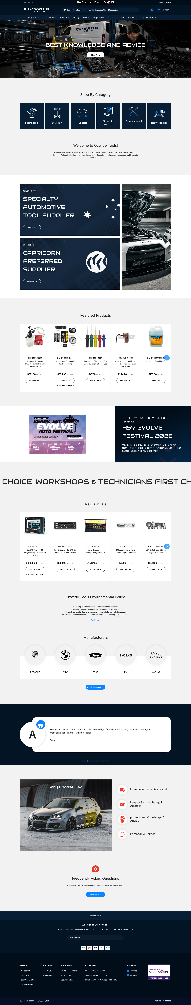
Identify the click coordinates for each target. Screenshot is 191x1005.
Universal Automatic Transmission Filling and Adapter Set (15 (35, 364)
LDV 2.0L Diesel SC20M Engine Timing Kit (156, 551)
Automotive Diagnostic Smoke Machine (65, 362)
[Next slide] (187, 49)
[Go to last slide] (3, 49)
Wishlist (161, 2)
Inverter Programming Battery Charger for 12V (95, 551)
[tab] (93, 73)
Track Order (25, 975)
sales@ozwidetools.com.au (96, 975)
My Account (25, 971)
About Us (32, 227)
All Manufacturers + (95, 687)
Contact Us (48, 975)
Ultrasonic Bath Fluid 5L (156, 361)
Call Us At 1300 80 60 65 (96, 971)
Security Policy (67, 980)
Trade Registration (27, 984)
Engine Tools (34, 17)
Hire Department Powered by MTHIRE (101, 980)
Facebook (134, 971)
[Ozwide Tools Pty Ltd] (38, 10)
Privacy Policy (67, 975)
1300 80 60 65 (27, 2)
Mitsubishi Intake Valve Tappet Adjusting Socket (126, 551)
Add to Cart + (35, 381)
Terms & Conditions (69, 971)
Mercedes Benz (150, 17)
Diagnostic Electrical (102, 17)
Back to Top (94, 916)
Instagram (134, 975)
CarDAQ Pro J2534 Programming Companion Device (35, 552)
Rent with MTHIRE (65, 385)
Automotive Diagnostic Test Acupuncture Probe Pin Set (95, 362)
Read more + (95, 894)
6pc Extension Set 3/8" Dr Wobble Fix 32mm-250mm (65, 551)
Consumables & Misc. (127, 17)
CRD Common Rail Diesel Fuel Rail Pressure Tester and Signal (125, 364)
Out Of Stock (65, 381)
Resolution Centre (27, 980)
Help (168, 2)
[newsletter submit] (120, 937)
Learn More (32, 281)
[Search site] (136, 10)
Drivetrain (50, 17)
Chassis (63, 17)
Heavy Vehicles (80, 17)
